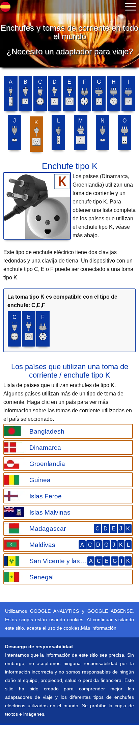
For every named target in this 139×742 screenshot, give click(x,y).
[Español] (5, 7)
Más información (98, 628)
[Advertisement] (54, 733)
